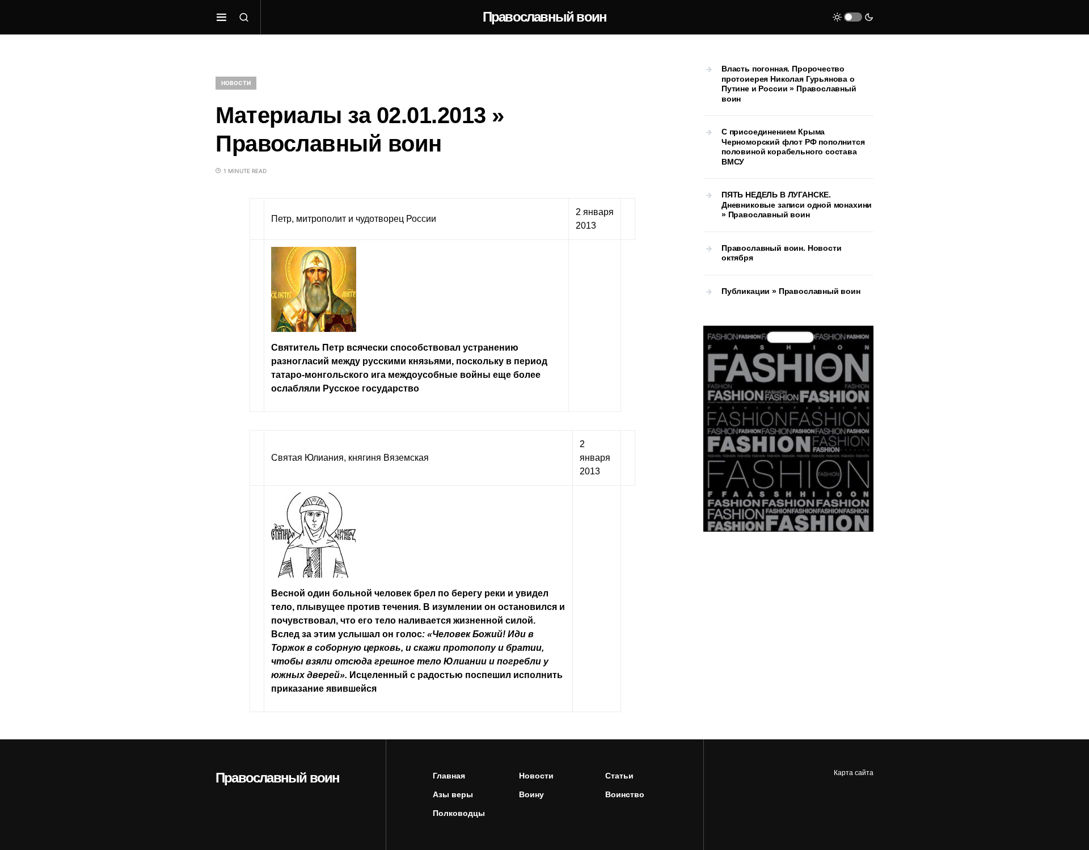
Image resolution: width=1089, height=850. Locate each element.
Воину (531, 794)
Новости (236, 82)
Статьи (619, 775)
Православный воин (544, 16)
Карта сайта (853, 773)
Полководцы (459, 813)
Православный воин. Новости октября (781, 253)
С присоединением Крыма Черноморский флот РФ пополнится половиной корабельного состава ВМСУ (793, 146)
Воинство (624, 794)
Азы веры (453, 794)
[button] (221, 17)
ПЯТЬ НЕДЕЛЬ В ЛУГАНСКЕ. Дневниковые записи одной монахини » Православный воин (796, 204)
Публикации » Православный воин (790, 291)
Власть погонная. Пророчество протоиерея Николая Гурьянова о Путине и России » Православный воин (788, 83)
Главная (449, 775)
